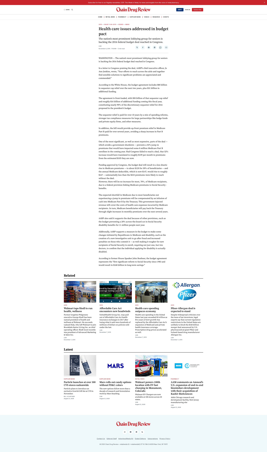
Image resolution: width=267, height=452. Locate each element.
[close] (264, 2)
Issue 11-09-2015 (110, 24)
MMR (180, 10)
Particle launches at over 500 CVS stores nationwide (80, 383)
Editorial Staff (112, 438)
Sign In (187, 9)
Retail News (110, 17)
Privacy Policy (165, 438)
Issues (120, 24)
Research (156, 17)
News (127, 24)
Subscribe (198, 10)
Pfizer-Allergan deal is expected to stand (183, 310)
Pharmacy (122, 17)
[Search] (72, 10)
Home (100, 17)
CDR (100, 46)
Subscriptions (153, 438)
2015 (100, 24)
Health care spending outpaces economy (147, 310)
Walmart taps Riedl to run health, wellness (78, 310)
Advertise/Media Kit (125, 438)
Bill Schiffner (69, 396)
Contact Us (101, 438)
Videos (146, 17)
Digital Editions (140, 438)
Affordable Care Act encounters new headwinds (114, 310)
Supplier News (135, 17)
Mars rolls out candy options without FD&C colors (115, 383)
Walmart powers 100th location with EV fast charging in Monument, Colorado (148, 386)
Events (166, 17)
